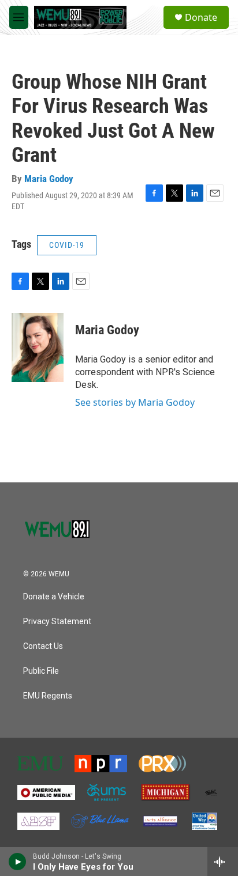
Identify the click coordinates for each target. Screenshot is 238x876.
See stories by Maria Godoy (135, 402)
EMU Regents (47, 696)
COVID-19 (66, 245)
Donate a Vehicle (53, 596)
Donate (201, 17)
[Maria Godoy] (38, 347)
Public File (41, 671)
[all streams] (222, 861)
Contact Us (43, 646)
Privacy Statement (57, 621)
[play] (17, 861)
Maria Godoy (48, 178)
